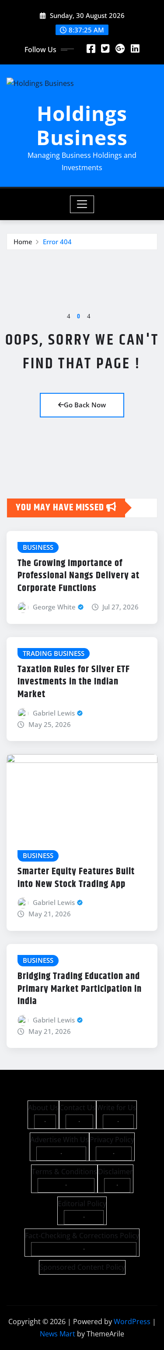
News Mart (57, 1334)
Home (23, 241)
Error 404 (57, 241)
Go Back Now (85, 404)
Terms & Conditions (64, 1171)
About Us (43, 1107)
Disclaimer (115, 1171)
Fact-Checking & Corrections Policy (82, 1235)
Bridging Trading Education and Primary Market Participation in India (79, 989)
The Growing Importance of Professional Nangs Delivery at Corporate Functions (78, 576)
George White (54, 606)
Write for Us (116, 1107)
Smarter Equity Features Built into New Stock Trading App (76, 878)
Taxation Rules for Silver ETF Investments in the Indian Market (73, 682)
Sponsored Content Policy (82, 1267)
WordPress (132, 1321)
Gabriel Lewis (54, 713)
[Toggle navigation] (82, 204)
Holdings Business (82, 125)
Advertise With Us (59, 1139)
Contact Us (77, 1107)
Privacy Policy (112, 1139)
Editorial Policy (82, 1203)
